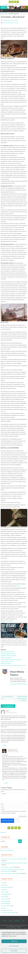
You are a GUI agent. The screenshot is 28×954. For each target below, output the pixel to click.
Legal (23, 920)
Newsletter (18, 4)
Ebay (12, 620)
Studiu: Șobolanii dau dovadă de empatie (11, 659)
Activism (3, 884)
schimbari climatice (5, 909)
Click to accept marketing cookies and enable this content (14, 629)
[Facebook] (10, 2)
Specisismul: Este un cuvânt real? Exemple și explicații (14, 858)
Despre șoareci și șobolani (7, 651)
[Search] (20, 840)
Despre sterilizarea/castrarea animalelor (11, 873)
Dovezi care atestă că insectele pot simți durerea (13, 665)
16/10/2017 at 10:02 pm (13, 751)
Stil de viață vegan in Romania (8, 912)
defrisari (3, 889)
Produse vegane (5, 903)
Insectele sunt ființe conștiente (9, 655)
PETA (4, 410)
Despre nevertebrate (6, 657)
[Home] (1, 13)
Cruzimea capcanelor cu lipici (8, 653)
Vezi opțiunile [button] (14, 950)
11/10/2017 (15, 20)
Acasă (5, 4)
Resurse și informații (13, 22)
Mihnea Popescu (7, 20)
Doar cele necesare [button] (14, 946)
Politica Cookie (12, 936)
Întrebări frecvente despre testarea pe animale (22, 697)
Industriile (5, 13)
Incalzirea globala (5, 893)
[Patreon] (18, 2)
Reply (4, 744)
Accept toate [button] (14, 941)
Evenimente (4, 891)
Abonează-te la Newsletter (6, 849)
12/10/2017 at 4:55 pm (11, 712)
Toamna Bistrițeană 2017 (7, 697)
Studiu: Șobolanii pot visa (7, 661)
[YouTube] (12, 2)
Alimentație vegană (5, 886)
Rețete (2, 907)
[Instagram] (15, 2)
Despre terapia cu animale (7, 866)
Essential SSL (3, 831)
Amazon (18, 585)
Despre (4, 920)
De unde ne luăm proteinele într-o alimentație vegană (14, 862)
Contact (11, 4)
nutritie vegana (4, 900)
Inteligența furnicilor (6, 663)
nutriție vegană (4, 898)
